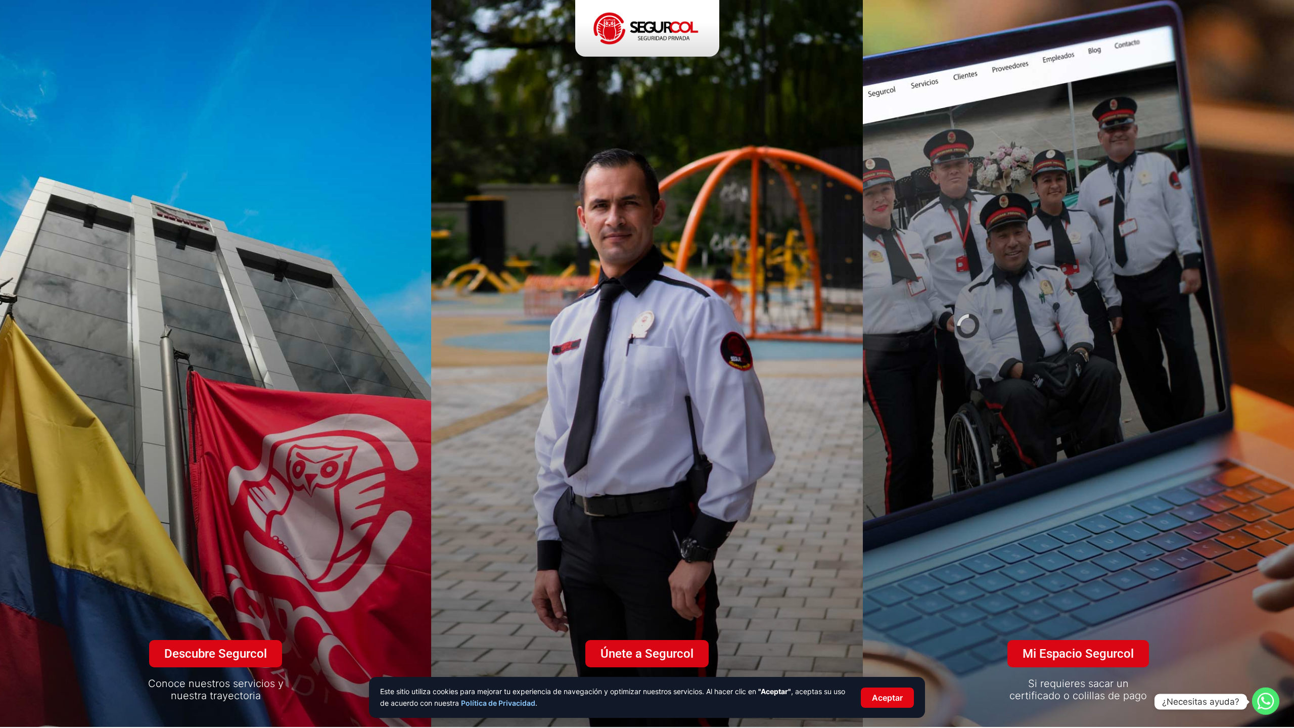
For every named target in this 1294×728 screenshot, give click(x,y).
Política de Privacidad (498, 703)
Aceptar (887, 698)
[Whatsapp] (1265, 701)
